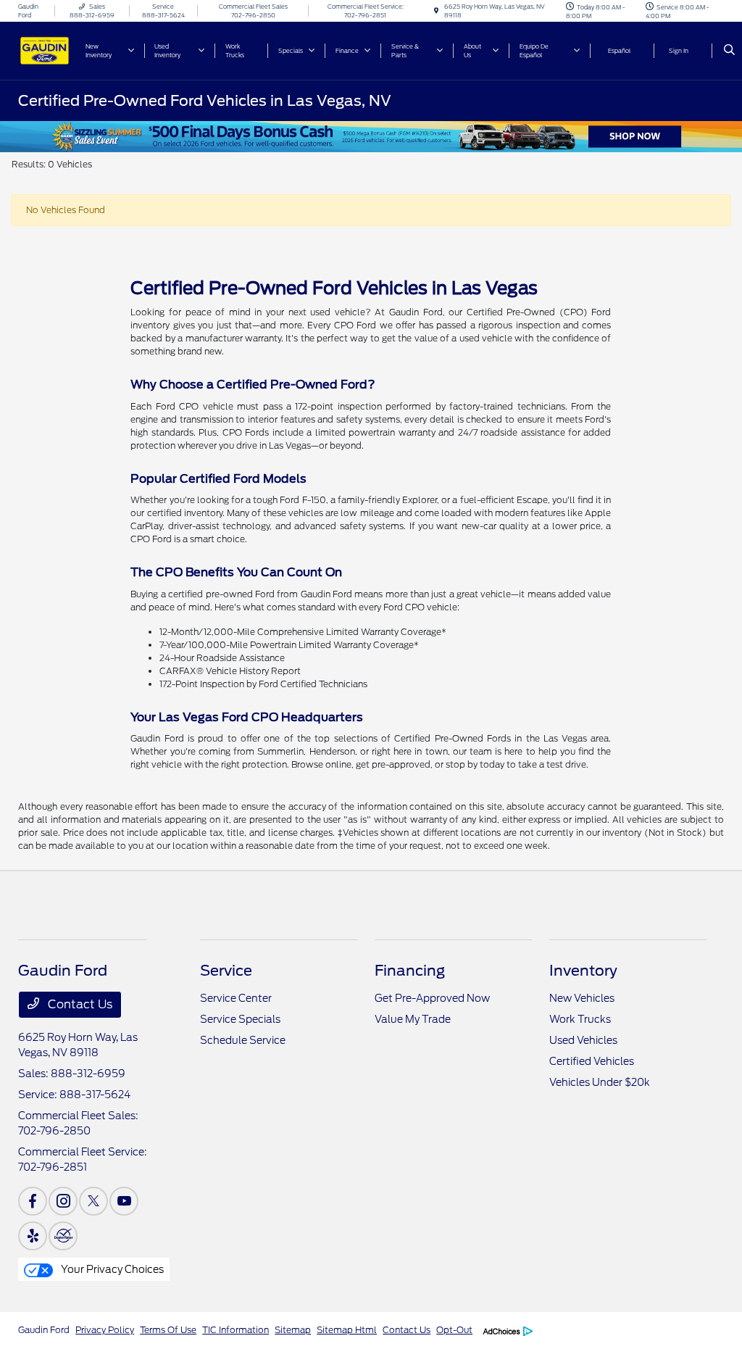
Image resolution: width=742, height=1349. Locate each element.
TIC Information (235, 1329)
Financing (410, 970)
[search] (729, 50)
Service (226, 970)
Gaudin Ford (44, 1329)
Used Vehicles (583, 1040)
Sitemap (293, 1329)
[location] (436, 10)
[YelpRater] (32, 1235)
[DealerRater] (63, 1235)
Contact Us (78, 1004)
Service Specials (240, 1019)
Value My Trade (413, 1019)
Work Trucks (580, 1019)
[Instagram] (63, 1201)
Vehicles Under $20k (599, 1082)
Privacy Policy (104, 1329)
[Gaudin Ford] (44, 50)
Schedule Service (242, 1040)
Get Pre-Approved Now (432, 998)
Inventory (583, 970)
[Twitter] (93, 1201)
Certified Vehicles (591, 1061)
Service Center (236, 998)
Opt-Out (454, 1329)
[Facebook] (32, 1201)
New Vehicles (581, 998)
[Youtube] (123, 1201)
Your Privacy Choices (111, 1269)
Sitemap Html (347, 1329)
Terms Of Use (168, 1329)
